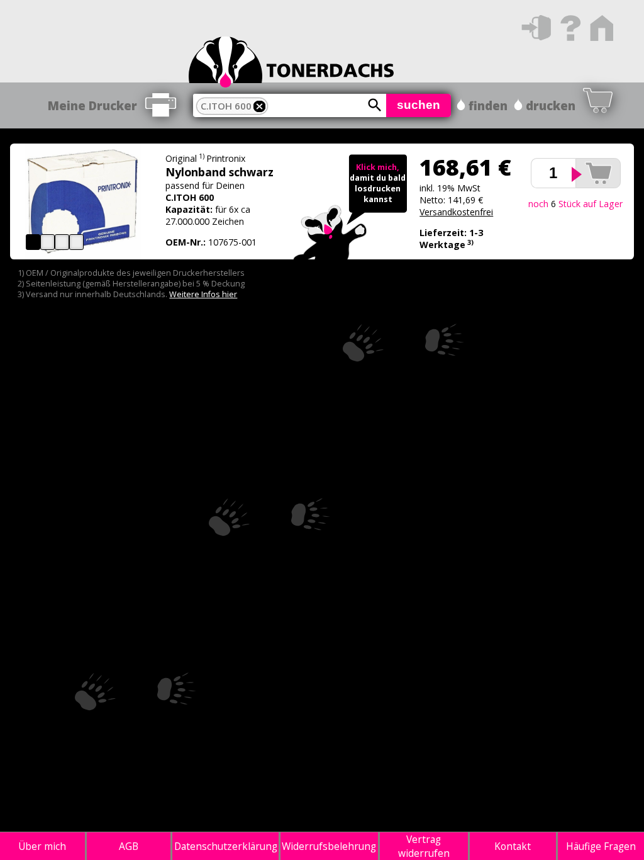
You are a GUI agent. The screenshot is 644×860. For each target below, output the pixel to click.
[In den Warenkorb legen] (598, 173)
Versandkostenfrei (456, 212)
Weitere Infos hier (203, 294)
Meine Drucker (92, 105)
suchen (418, 104)
